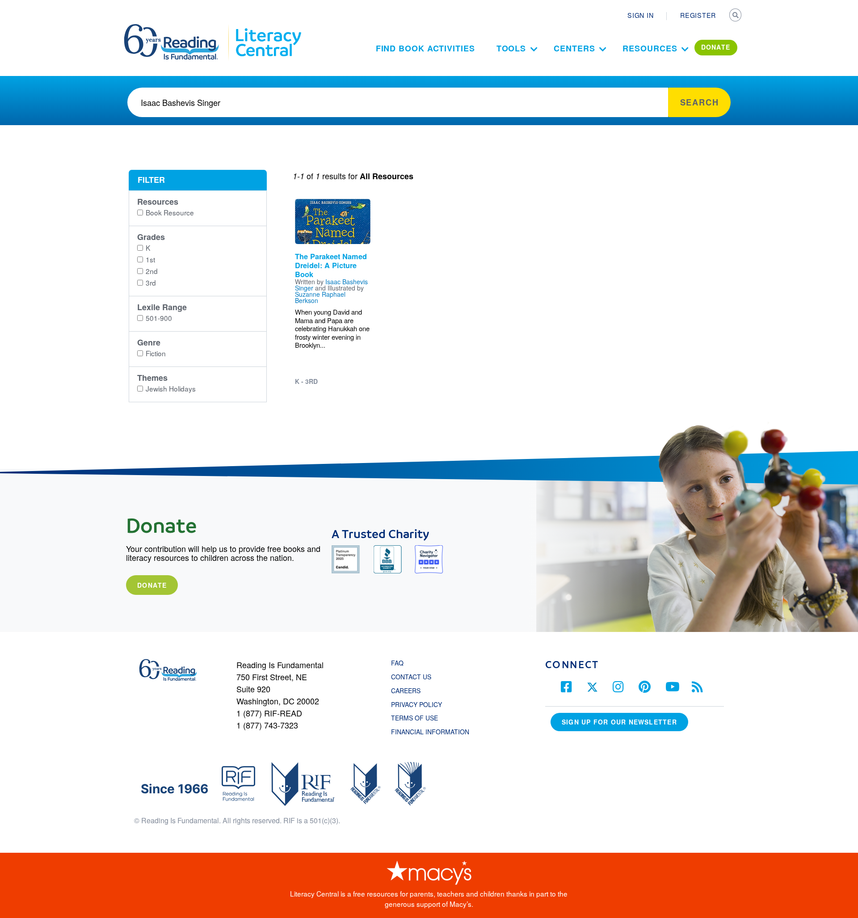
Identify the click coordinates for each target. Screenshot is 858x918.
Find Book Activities (425, 48)
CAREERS (406, 690)
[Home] (178, 28)
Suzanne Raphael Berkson (320, 297)
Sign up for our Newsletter (619, 721)
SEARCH (736, 16)
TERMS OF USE (419, 717)
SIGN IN (640, 15)
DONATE (716, 46)
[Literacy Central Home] (268, 28)
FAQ (397, 662)
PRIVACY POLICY (416, 704)
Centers (574, 48)
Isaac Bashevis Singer (331, 284)
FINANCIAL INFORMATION (430, 731)
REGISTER (698, 15)
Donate (152, 585)
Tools (511, 48)
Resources (649, 48)
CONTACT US (414, 676)
